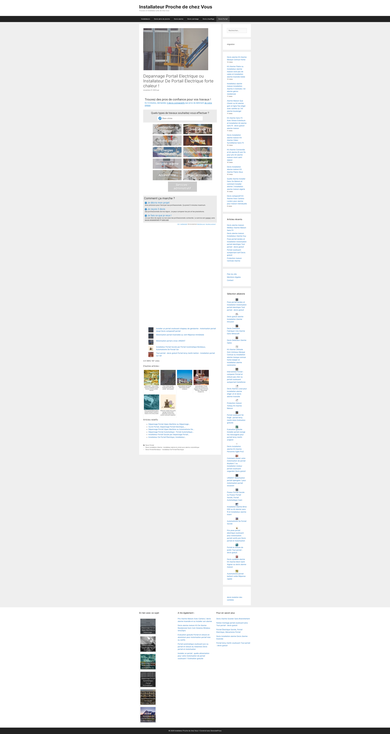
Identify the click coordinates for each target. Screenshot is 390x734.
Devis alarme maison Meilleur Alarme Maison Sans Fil (236, 227)
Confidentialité (183, 224)
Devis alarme (178, 19)
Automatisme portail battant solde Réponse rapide (236, 576)
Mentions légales (234, 277)
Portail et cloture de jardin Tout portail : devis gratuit (235, 550)
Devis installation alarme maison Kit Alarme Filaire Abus (235, 169)
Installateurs (145, 19)
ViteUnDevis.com (201, 224)
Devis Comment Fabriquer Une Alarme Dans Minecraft (236, 331)
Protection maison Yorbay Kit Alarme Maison (234, 405)
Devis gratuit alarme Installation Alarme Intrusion (235, 319)
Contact (230, 280)
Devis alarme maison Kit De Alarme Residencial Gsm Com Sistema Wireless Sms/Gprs (194, 628)
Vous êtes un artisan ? (211, 224)
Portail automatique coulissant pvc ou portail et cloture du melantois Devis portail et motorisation (193, 646)
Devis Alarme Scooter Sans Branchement (233, 619)
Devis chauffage (208, 19)
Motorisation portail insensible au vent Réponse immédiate (180, 335)
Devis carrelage (193, 19)
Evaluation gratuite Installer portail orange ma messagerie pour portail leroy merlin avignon (236, 434)
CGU (178, 224)
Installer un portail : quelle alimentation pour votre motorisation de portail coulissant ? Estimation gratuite (193, 656)
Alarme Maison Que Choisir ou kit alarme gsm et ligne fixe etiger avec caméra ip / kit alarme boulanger (236, 106)
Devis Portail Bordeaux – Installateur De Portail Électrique (164, 449)
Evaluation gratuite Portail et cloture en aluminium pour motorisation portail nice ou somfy (194, 637)
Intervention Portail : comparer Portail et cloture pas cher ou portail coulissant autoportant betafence (236, 377)
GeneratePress (216, 731)
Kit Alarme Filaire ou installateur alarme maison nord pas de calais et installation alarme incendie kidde (236, 71)
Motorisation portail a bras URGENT (170, 341)
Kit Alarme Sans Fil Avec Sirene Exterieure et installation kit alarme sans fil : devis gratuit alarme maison (236, 123)
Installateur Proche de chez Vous (175, 7)
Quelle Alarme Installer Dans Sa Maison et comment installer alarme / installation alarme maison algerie (236, 184)
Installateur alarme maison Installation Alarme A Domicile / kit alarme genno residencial (236, 89)
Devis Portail (223, 19)
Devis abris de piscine (162, 19)
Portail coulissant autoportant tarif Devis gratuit (236, 252)
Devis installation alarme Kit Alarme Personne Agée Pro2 (235, 449)
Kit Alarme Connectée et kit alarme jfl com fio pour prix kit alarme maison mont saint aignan (236, 155)
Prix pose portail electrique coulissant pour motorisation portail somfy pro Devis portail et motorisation (236, 535)
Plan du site (232, 274)
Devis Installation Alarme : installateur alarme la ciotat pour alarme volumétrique (172, 447)
